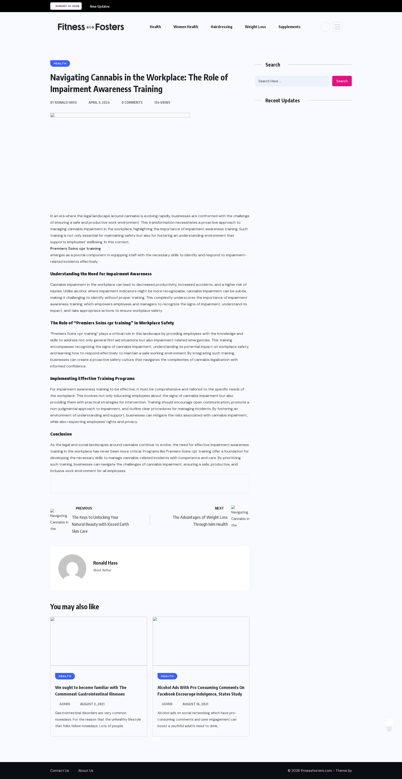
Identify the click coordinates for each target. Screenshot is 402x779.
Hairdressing (221, 26)
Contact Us (59, 770)
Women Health (186, 26)
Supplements (289, 26)
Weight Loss (255, 26)
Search (342, 81)
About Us (85, 770)
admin (65, 704)
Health (155, 26)
